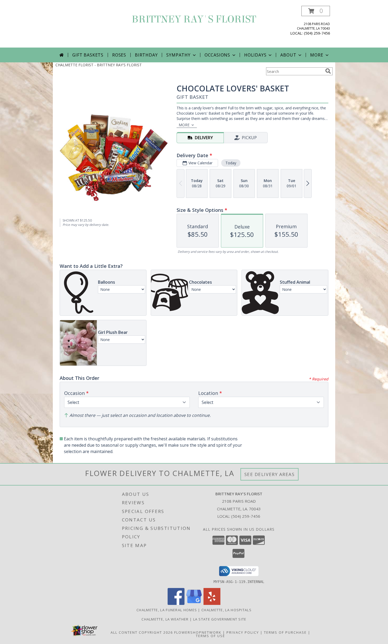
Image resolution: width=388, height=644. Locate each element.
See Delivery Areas (269, 474)
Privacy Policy (242, 632)
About (288, 55)
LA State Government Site (220, 619)
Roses (119, 55)
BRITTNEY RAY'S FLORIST (194, 19)
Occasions (217, 55)
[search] (328, 71)
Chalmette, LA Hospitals (226, 610)
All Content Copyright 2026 (142, 632)
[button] (315, 11)
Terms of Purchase (285, 632)
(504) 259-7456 (317, 33)
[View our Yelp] (212, 603)
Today (230, 162)
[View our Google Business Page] (194, 603)
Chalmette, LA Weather (164, 619)
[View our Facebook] (176, 603)
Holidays (255, 55)
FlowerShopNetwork (197, 632)
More (316, 55)
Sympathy (178, 55)
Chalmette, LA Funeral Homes (166, 610)
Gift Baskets (87, 55)
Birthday (146, 55)
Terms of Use (210, 635)
